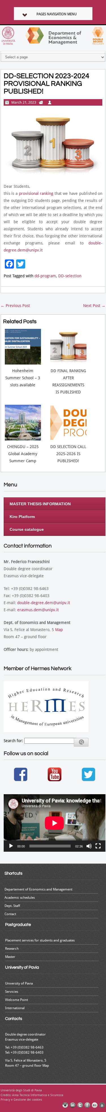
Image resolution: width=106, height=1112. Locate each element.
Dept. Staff (12, 906)
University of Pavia (19, 983)
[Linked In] (72, 1105)
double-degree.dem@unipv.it (43, 602)
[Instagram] (65, 1105)
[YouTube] (102, 1105)
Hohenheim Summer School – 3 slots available (22, 377)
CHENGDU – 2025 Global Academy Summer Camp (23, 453)
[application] (54, 823)
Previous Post (15, 305)
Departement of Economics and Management (38, 889)
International (15, 1008)
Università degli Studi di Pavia (21, 1090)
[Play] (11, 846)
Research (12, 949)
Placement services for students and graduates (40, 940)
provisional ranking (36, 193)
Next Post (94, 305)
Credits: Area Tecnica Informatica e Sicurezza (32, 1095)
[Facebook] (87, 1105)
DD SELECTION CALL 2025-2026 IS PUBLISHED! (68, 453)
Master (10, 957)
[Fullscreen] (98, 846)
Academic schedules (20, 898)
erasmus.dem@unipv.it (38, 610)
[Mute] (89, 846)
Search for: (13, 740)
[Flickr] (95, 1105)
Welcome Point (16, 1000)
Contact (10, 914)
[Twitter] (80, 1105)
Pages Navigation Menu (56, 14)
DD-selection (69, 276)
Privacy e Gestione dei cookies (21, 1100)
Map (59, 629)
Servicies (11, 992)
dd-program (45, 276)
